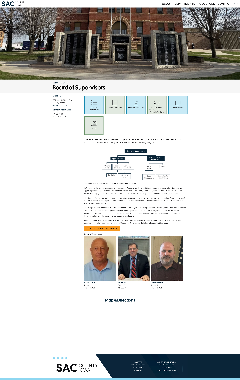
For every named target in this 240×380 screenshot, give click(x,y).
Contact (224, 4)
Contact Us (138, 370)
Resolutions (178, 107)
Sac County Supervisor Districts (102, 228)
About (167, 4)
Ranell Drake (89, 282)
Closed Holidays (166, 367)
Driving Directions (59, 105)
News (94, 128)
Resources (206, 4)
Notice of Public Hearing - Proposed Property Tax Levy (156, 109)
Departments (184, 4)
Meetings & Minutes (136, 107)
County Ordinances (115, 107)
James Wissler (157, 282)
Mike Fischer (123, 282)
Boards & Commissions (94, 108)
